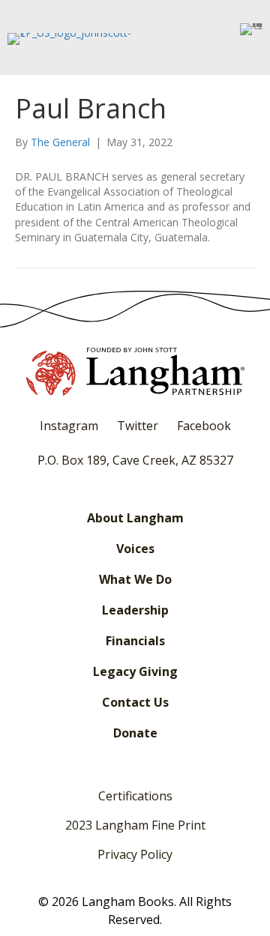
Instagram (69, 425)
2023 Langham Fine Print (135, 825)
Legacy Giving (135, 671)
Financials (135, 640)
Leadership (135, 610)
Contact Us (135, 702)
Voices (135, 548)
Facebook (204, 425)
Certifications (135, 796)
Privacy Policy (135, 854)
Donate (135, 733)
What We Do (135, 579)
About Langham (135, 518)
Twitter (137, 425)
